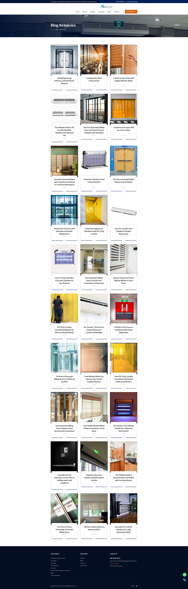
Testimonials (83, 565)
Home (77, 11)
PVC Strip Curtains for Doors (58, 558)
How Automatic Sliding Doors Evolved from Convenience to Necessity (94, 280)
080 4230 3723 (115, 558)
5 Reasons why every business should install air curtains (94, 477)
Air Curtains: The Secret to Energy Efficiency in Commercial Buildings (94, 329)
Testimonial (101, 11)
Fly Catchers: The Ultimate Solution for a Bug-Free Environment (123, 428)
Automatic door (55, 565)
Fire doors (53, 568)
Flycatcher (53, 563)
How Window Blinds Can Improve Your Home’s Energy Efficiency (94, 379)
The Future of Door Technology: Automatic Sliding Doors (64, 529)
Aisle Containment (55, 575)
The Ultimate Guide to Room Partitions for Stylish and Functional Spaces (123, 477)
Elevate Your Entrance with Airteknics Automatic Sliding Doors (64, 231)
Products (92, 11)
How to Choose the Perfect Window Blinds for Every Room (123, 280)
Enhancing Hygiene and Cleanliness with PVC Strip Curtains (94, 231)
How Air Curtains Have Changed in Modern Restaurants (123, 231)
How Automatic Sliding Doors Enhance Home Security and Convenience (64, 428)
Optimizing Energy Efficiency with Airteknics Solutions (64, 80)
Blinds (52, 573)
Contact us (116, 11)
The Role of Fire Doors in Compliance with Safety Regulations (123, 329)
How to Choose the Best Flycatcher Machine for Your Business (64, 280)
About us (84, 11)
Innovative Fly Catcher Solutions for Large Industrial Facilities (123, 529)
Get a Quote (131, 11)
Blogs (109, 11)
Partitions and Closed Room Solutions (60, 570)
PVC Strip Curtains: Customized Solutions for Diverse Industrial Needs (64, 329)
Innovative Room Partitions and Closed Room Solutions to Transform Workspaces (64, 182)
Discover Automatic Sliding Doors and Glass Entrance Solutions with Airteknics (94, 130)
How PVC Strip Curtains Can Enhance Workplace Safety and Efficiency (123, 379)
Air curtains (53, 560)
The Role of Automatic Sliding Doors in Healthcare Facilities (64, 379)
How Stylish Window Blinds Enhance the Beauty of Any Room (94, 428)
